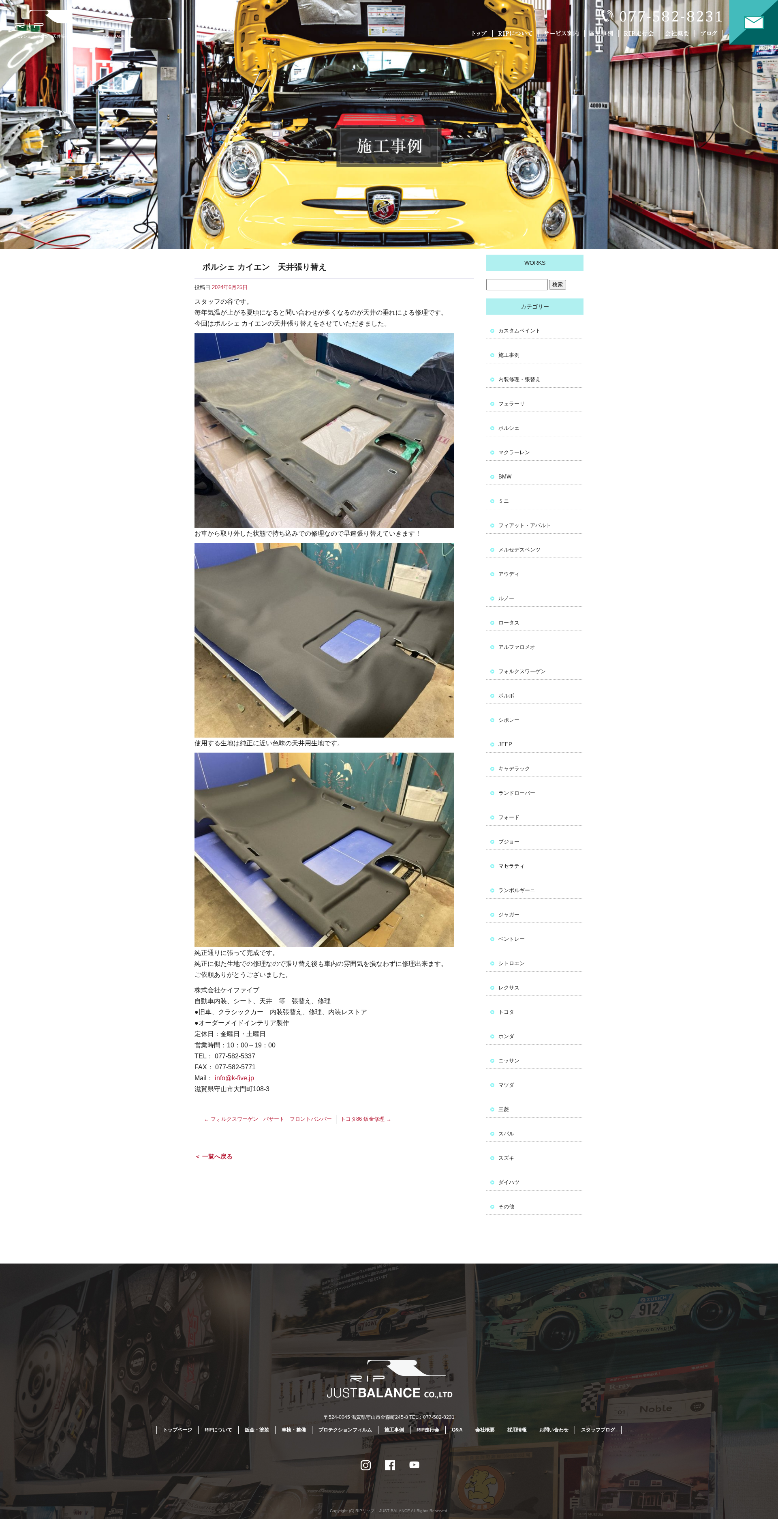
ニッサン (508, 1061)
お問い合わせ (753, 22)
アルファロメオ (516, 647)
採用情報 (517, 1430)
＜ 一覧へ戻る (213, 1156)
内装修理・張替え (519, 379)
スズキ (506, 1158)
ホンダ (506, 1036)
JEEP (505, 744)
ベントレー (511, 939)
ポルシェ (508, 428)
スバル (506, 1134)
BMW (504, 477)
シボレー (508, 720)
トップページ (480, 33)
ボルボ (506, 696)
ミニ (503, 501)
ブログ (714, 33)
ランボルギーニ (516, 890)
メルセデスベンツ (519, 550)
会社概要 (678, 33)
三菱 (503, 1109)
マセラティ (511, 866)
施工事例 (603, 33)
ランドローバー (516, 793)
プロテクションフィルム (345, 1430)
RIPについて (516, 33)
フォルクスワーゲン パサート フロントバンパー (268, 1119)
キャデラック (514, 769)
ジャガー (508, 915)
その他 (506, 1207)
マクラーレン (514, 452)
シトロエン (511, 963)
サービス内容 (561, 33)
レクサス (508, 988)
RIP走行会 (640, 33)
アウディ (508, 574)
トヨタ (506, 1012)
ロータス (508, 623)
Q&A (457, 1430)
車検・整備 (294, 1430)
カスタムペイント (519, 331)
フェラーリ (511, 404)
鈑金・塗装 (257, 1430)
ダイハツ (508, 1182)
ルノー (506, 598)
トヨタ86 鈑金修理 (365, 1119)
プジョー (508, 842)
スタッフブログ (598, 1430)
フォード (508, 817)
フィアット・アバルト (524, 525)
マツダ (506, 1085)
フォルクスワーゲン (522, 671)
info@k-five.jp (234, 1078)
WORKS (534, 263)
